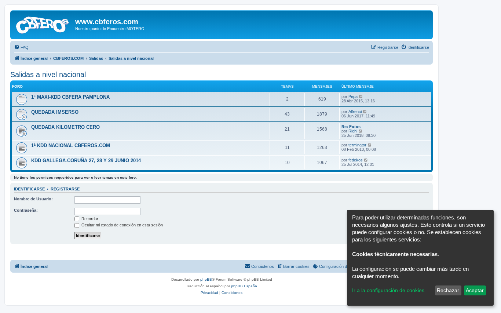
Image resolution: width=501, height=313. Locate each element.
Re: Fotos (351, 126)
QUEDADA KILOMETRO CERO (65, 127)
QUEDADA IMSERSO (54, 112)
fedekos (355, 160)
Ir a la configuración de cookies (388, 290)
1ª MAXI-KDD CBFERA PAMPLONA (70, 97)
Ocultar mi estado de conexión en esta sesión (121, 225)
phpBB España (244, 286)
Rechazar (448, 290)
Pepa (353, 96)
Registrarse (65, 189)
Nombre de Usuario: (33, 199)
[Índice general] (43, 24)
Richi (352, 131)
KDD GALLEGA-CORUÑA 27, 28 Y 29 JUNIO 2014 (86, 160)
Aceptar (475, 290)
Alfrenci (355, 111)
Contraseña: (26, 210)
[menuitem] (21, 47)
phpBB (206, 279)
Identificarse (29, 189)
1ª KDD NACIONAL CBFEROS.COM (70, 145)
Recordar (89, 218)
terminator (357, 145)
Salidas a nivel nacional (48, 74)
